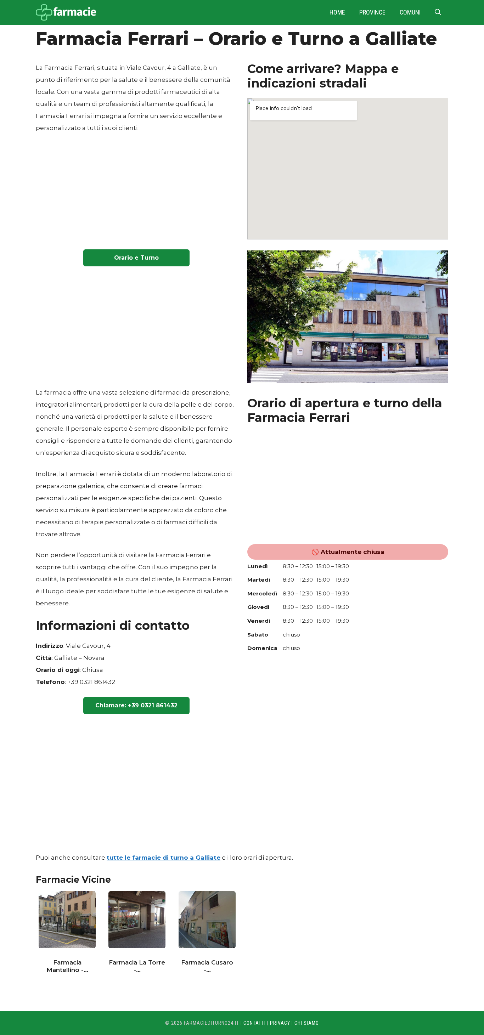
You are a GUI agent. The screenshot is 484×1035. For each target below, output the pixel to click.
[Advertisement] (136, 192)
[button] (438, 12)
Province (372, 12)
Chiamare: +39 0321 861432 (136, 705)
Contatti (254, 1023)
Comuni (410, 12)
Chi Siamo (306, 1023)
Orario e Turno (136, 257)
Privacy (280, 1023)
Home (337, 12)
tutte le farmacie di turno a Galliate (163, 857)
